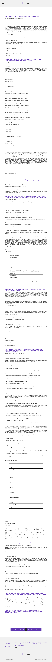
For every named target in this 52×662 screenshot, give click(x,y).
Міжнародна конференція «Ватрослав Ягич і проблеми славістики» (22, 16)
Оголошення (7, 643)
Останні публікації (21, 645)
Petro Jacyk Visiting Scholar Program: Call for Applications (21, 150)
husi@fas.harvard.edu (9, 331)
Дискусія (39, 642)
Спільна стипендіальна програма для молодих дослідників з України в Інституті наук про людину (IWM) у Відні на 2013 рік (23, 60)
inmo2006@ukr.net (8, 43)
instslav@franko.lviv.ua (9, 242)
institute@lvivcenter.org (20, 119)
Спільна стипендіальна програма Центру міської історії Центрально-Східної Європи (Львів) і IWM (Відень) (25, 543)
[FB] (25, 657)
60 (36, 629)
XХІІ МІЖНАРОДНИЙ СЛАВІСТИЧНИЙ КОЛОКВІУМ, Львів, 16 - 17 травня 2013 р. (23, 207)
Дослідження (45, 642)
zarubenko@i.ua (14, 43)
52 (15, 629)
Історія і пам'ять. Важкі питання (20, 643)
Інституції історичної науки (31, 642)
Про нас (6, 648)
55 (23, 629)
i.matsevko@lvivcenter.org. (39, 581)
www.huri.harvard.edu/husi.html (13, 327)
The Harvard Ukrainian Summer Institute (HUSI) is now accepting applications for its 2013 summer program (25, 290)
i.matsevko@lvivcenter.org (14, 107)
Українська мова (30, 643)
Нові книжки (7, 646)
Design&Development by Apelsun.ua (41, 659)
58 (31, 629)
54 (20, 629)
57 (28, 629)
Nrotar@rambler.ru (13, 458)
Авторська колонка (18, 642)
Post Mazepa (36, 643)
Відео (15, 645)
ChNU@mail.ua (18, 400)
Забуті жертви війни (43, 643)
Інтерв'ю (24, 642)
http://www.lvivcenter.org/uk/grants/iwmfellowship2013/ (14, 589)
